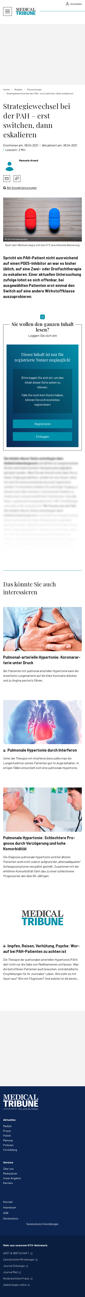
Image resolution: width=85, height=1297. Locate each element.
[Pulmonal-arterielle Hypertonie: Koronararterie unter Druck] (42, 629)
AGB (5, 1213)
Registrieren (42, 424)
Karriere (8, 1183)
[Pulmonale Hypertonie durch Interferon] (42, 722)
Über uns (8, 1168)
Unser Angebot (12, 1178)
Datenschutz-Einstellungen (42, 1224)
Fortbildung (10, 1149)
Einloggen (42, 436)
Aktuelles (9, 1119)
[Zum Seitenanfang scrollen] (78, 1290)
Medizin (7, 1126)
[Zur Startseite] (25, 11)
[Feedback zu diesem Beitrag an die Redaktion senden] (17, 178)
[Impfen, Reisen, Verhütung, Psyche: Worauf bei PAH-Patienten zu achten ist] (42, 918)
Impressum (9, 1207)
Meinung (8, 1140)
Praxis (7, 1130)
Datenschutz (10, 1218)
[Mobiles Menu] (7, 11)
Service (8, 1162)
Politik (7, 1135)
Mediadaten (10, 1173)
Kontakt (8, 1201)
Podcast (8, 1145)
